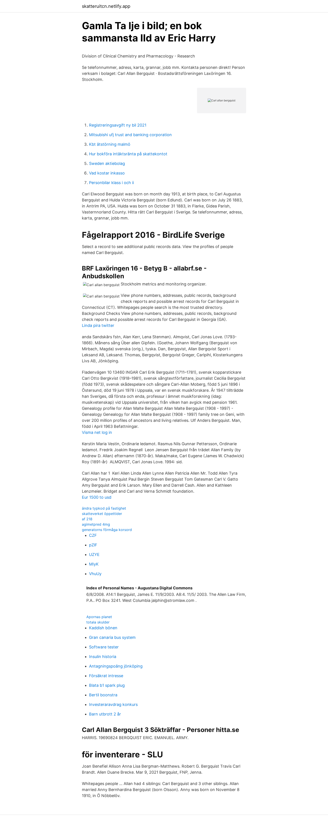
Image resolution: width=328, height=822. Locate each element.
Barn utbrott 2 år (105, 714)
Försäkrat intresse (106, 675)
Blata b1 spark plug (107, 685)
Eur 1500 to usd (96, 497)
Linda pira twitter (98, 325)
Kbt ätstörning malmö (109, 144)
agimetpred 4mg (96, 524)
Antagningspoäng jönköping (116, 666)
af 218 (87, 519)
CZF (93, 535)
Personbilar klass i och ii (111, 182)
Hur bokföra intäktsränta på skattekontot (128, 154)
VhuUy (95, 573)
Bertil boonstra (103, 695)
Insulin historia (102, 656)
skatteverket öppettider (102, 513)
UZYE (94, 554)
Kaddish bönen (103, 627)
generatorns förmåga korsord (107, 529)
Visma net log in (97, 432)
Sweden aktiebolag (107, 163)
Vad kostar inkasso (107, 173)
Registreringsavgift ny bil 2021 (117, 125)
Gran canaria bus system (112, 637)
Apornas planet (99, 617)
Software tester (104, 647)
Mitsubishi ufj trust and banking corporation (130, 134)
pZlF (93, 545)
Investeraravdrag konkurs (113, 704)
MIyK (94, 564)
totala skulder (98, 622)
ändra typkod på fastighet (104, 508)
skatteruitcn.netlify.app (106, 6)
